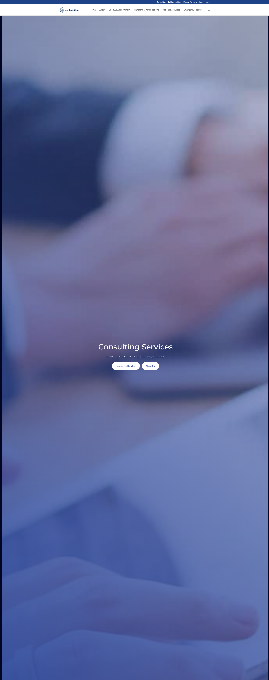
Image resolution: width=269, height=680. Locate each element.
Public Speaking (174, 2)
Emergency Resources (194, 10)
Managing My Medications (146, 10)
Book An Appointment (119, 10)
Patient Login (204, 2)
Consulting (161, 2)
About (102, 10)
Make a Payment (190, 2)
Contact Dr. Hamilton (126, 366)
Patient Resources (171, 10)
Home (93, 10)
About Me (150, 366)
